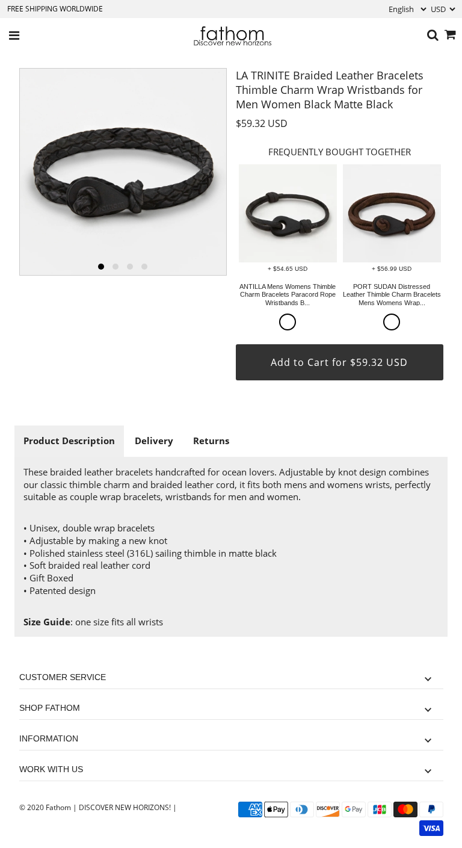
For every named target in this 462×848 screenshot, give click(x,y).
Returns (211, 441)
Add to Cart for (339, 362)
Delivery (154, 441)
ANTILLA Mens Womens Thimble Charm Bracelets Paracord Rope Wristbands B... (287, 294)
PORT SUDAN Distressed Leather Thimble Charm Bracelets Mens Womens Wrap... (392, 294)
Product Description (69, 441)
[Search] (433, 35)
